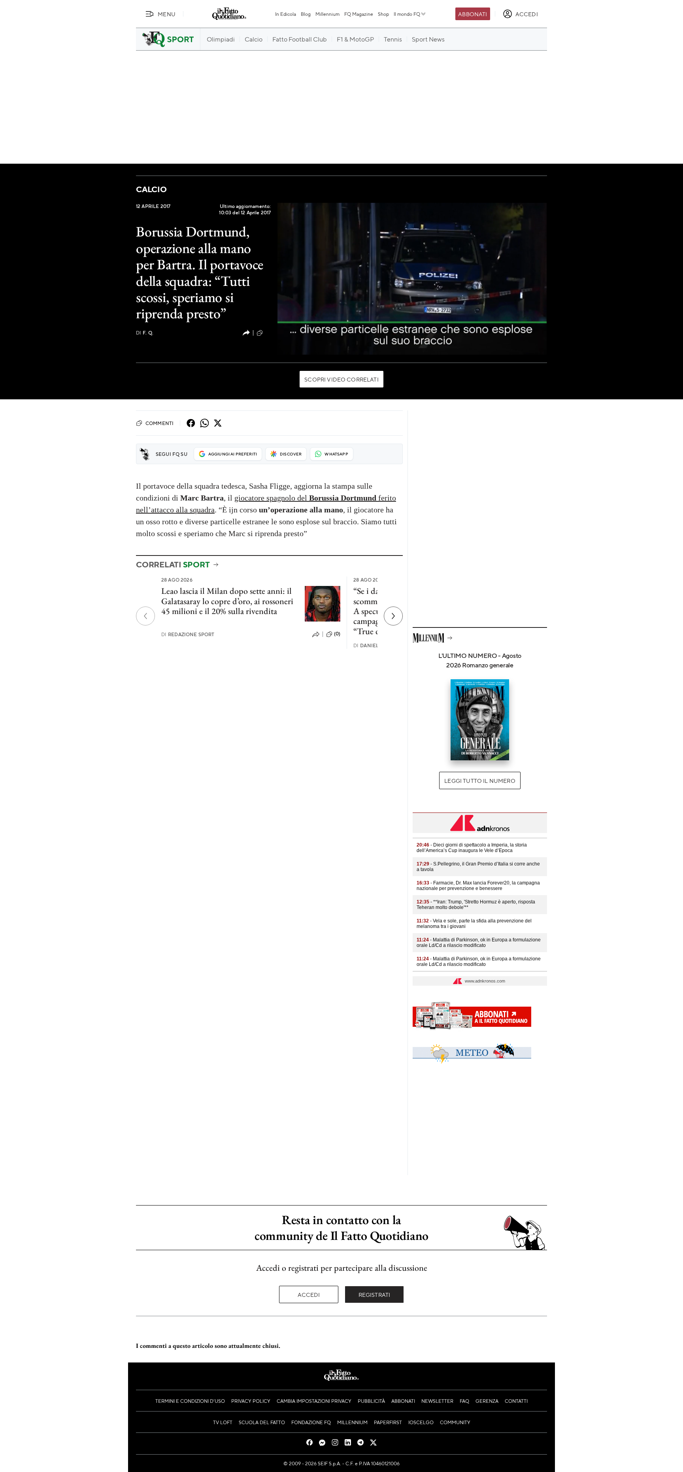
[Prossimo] (393, 616)
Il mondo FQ (407, 14)
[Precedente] (145, 616)
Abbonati (472, 13)
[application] (412, 279)
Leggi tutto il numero (479, 780)
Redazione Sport (188, 634)
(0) (267, 332)
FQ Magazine (358, 13)
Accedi (309, 1294)
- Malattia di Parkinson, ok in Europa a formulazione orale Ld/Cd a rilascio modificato (479, 942)
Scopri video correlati (341, 379)
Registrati (374, 1294)
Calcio (151, 189)
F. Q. (144, 333)
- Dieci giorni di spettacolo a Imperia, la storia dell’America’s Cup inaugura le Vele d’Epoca (472, 847)
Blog (306, 13)
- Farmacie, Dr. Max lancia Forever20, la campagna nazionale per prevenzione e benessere (478, 885)
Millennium (327, 13)
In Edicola (285, 13)
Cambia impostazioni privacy (314, 1401)
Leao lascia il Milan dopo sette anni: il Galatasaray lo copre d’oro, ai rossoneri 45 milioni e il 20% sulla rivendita (227, 601)
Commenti (159, 423)
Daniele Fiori (375, 645)
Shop (383, 13)
